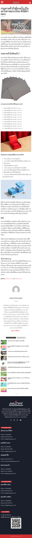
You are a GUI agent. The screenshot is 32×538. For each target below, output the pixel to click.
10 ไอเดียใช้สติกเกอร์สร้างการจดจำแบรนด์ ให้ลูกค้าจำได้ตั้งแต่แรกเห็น (18, 384)
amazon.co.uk (9, 278)
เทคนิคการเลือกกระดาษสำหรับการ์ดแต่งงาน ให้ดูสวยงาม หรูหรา (18, 356)
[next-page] (17, 394)
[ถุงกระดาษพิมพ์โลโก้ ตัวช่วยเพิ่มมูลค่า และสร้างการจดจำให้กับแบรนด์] (4, 347)
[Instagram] (14, 420)
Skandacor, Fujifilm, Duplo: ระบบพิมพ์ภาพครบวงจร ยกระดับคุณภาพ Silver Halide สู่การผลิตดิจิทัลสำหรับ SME (18, 362)
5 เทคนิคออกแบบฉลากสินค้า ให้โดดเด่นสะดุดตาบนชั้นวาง (17, 351)
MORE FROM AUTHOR (21, 337)
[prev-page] (15, 394)
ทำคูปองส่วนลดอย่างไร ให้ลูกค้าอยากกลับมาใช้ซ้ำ (15, 340)
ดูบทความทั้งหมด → (16, 330)
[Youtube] (20, 420)
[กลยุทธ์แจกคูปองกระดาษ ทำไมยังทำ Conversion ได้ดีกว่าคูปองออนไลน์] (4, 379)
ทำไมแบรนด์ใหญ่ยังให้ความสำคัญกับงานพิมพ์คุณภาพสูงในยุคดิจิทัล (19, 372)
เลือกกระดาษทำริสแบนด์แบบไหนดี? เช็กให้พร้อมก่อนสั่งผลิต (17, 388)
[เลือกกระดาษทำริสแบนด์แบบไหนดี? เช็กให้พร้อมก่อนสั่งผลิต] (4, 390)
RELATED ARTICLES (11, 337)
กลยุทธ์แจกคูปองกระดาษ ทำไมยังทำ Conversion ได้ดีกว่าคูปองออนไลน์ (18, 378)
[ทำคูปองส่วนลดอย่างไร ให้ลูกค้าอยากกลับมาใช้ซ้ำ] (4, 342)
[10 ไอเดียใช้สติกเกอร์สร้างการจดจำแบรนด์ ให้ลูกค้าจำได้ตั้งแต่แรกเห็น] (4, 384)
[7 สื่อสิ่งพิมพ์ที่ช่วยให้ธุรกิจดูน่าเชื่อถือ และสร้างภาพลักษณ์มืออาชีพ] (4, 369)
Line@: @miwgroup (6, 515)
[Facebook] (11, 420)
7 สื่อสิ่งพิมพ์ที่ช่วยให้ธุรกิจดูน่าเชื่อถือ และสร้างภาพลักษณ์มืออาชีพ (19, 367)
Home (2, 5)
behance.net (18, 278)
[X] (17, 420)
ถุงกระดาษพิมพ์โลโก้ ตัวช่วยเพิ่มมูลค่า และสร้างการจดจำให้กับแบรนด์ (18, 347)
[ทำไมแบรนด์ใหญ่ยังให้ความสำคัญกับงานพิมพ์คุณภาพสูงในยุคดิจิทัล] (4, 374)
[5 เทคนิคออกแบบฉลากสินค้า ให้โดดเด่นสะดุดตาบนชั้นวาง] (4, 353)
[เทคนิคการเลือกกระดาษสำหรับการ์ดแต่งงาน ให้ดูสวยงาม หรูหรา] (4, 358)
